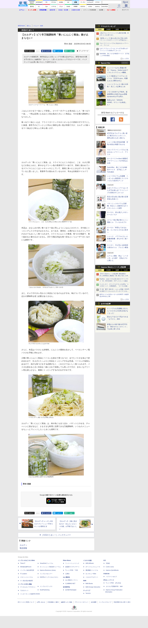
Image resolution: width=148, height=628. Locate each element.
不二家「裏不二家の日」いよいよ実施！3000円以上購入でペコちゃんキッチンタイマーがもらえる (114, 291)
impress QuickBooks (112, 570)
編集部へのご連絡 (66, 602)
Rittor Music (67, 560)
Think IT (22, 563)
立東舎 (67, 574)
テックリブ (86, 590)
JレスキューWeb (91, 574)
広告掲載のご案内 (53, 602)
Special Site (105, 63)
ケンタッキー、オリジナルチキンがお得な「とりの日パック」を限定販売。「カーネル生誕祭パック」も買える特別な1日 (114, 286)
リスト (38, 51)
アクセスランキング (108, 26)
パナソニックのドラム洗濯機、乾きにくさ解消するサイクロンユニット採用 (117, 206)
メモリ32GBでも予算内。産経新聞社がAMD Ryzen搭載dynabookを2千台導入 (117, 94)
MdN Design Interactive (93, 587)
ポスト (31, 51)
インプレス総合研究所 (27, 570)
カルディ (23, 545)
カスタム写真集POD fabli (114, 586)
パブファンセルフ (111, 576)
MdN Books (89, 583)
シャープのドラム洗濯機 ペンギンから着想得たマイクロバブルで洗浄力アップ (117, 178)
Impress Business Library (48, 570)
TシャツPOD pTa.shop (113, 583)
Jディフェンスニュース (93, 567)
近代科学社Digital (70, 590)
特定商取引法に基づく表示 (122, 602)
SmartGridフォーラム (46, 563)
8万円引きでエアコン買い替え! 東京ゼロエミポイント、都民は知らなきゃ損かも (117, 135)
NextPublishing (44, 590)
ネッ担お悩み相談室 (26, 580)
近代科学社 (66, 587)
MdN (84, 580)
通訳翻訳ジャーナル (92, 570)
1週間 (117, 29)
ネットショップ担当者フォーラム (50, 567)
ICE (104, 560)
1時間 (100, 29)
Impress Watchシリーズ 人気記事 (113, 267)
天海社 (108, 563)
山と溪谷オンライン (71, 580)
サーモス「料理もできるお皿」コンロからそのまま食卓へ (117, 230)
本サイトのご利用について (26, 602)
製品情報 (23, 548)
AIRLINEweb (90, 563)
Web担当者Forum (25, 567)
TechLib (88, 593)
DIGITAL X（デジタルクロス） (49, 577)
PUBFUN (106, 574)
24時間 (108, 29)
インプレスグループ (105, 602)
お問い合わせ (41, 602)
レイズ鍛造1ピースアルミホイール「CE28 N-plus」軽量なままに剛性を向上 (117, 78)
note (71, 51)
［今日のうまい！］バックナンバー (56, 535)
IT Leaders (23, 574)
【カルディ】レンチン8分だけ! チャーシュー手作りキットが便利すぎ (43, 523)
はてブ (59, 51)
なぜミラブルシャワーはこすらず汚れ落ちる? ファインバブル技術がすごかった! (117, 190)
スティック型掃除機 (89, 10)
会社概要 (93, 602)
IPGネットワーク (108, 580)
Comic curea (110, 567)
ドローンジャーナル (26, 577)
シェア (48, 51)
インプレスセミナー (46, 574)
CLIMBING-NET (70, 583)
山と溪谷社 (66, 577)
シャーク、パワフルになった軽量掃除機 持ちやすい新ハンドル (117, 238)
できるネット (24, 590)
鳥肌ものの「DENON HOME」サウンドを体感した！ (116, 102)
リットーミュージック (72, 563)
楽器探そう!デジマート (72, 567)
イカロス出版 (87, 560)
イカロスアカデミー (92, 577)
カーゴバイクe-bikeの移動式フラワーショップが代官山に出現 (117, 161)
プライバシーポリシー (81, 602)
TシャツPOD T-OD (71, 570)
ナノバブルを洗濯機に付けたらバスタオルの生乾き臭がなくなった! (117, 311)
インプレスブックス (46, 586)
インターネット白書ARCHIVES (30, 594)
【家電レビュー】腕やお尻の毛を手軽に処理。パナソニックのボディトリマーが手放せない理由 (114, 40)
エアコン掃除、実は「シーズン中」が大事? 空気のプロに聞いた (117, 258)
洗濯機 (101, 10)
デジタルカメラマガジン (27, 587)
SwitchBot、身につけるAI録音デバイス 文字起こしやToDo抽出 (117, 169)
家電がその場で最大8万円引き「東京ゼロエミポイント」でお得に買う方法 (117, 326)
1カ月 (126, 29)
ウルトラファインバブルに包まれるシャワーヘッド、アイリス (117, 152)
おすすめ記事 (106, 304)
